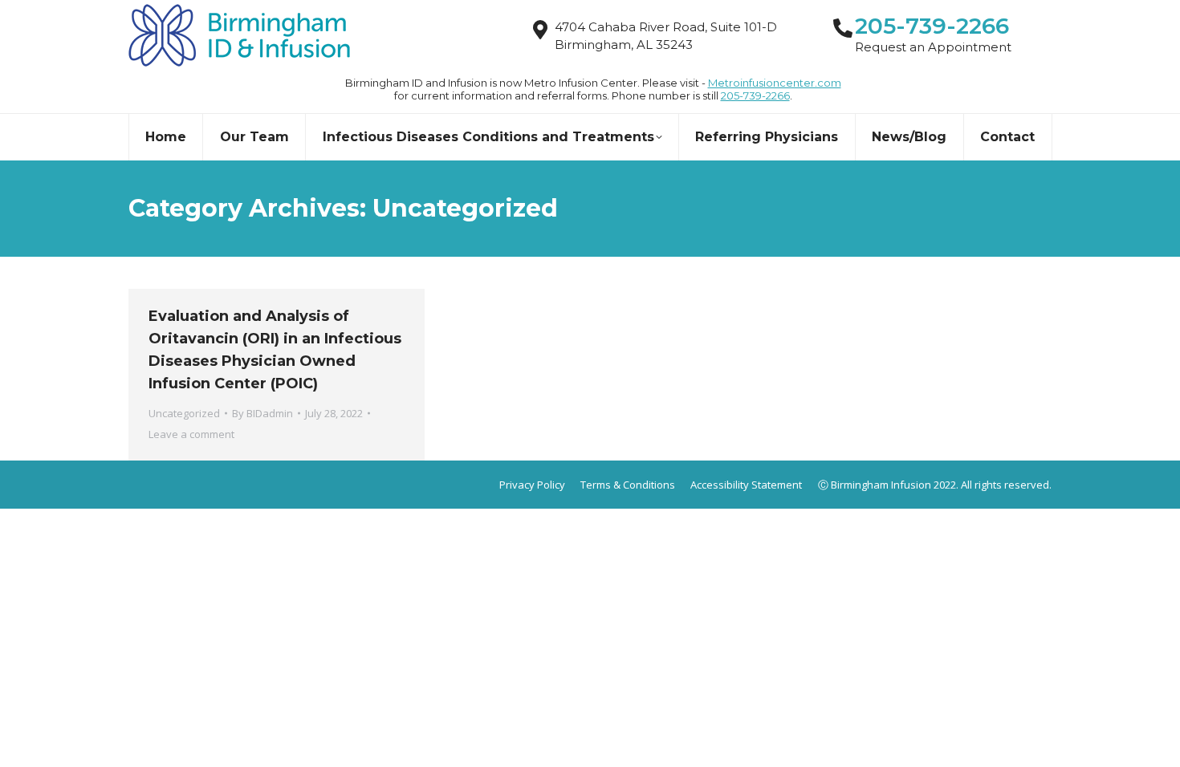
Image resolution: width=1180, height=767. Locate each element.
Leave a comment (191, 434)
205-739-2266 (755, 95)
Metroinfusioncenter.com (774, 82)
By (262, 413)
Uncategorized (184, 413)
